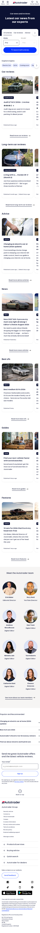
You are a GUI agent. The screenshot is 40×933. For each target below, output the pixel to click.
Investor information (9, 822)
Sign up (20, 774)
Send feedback (10, 875)
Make (5, 38)
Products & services (15, 844)
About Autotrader (8, 816)
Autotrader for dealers (17, 863)
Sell (8, 4)
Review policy (7, 829)
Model (23, 38)
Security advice (8, 811)
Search (37, 4)
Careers (5, 819)
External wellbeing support (11, 832)
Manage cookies (8, 836)
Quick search (12, 857)
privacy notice (19, 781)
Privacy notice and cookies (11, 824)
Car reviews (18, 33)
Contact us (6, 814)
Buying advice (13, 851)
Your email (6, 762)
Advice (27, 33)
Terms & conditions (9, 827)
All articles (7, 33)
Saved (32, 4)
